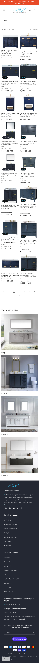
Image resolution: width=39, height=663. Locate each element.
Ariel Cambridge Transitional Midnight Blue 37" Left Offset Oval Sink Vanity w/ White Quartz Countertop (28, 243)
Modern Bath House (18, 653)
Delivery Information (10, 570)
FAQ (5, 574)
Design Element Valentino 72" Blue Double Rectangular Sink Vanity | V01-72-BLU (10, 275)
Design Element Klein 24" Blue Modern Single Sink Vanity (10, 114)
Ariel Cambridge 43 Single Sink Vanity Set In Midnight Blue (9, 175)
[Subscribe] (33, 632)
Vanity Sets (7, 533)
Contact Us (7, 566)
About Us (7, 557)
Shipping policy (14, 659)
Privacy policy (22, 656)
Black (3, 476)
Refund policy (12, 656)
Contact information (25, 659)
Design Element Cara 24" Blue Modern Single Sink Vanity (28, 114)
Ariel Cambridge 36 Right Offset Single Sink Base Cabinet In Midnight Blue (27, 175)
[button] (4, 10)
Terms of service (32, 656)
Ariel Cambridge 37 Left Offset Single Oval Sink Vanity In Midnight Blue (10, 206)
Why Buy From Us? (10, 592)
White (3, 435)
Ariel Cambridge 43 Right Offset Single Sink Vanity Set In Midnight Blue (9, 143)
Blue (3, 394)
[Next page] (19, 295)
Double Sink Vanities (10, 528)
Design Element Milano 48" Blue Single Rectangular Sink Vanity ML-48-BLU (9, 52)
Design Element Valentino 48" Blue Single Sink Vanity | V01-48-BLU (28, 53)
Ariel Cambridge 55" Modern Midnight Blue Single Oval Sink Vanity (9, 83)
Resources (7, 545)
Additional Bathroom (10, 537)
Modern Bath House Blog (12, 579)
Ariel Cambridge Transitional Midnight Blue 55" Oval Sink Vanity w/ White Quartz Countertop (28, 207)
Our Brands (7, 541)
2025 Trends (8, 587)
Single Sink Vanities (10, 524)
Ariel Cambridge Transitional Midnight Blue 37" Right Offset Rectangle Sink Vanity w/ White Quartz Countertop (10, 240)
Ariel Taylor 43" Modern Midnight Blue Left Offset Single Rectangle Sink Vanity (28, 275)
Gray (3, 353)
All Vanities (7, 520)
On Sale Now (8, 583)
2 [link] (13, 291)
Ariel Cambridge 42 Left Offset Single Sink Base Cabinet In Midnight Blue (28, 143)
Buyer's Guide (8, 562)
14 (34, 291)
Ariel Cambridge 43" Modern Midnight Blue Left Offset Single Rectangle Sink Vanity (28, 83)
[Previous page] (4, 291)
